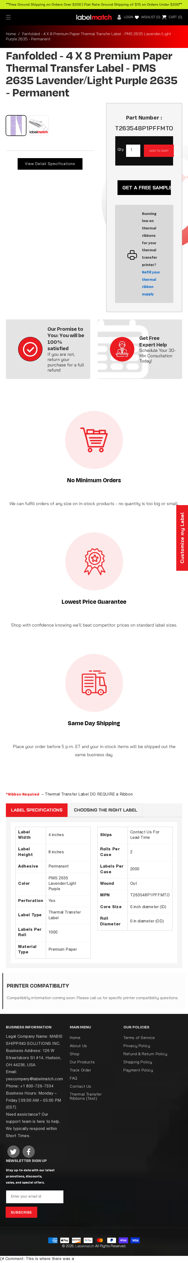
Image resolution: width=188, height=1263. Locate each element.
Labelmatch (84, 1246)
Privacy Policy (136, 1045)
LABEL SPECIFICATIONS (36, 810)
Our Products (82, 1061)
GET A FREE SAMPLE (146, 187)
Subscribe (21, 1212)
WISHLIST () (150, 17)
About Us (78, 1045)
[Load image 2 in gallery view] (39, 125)
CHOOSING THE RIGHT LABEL (105, 810)
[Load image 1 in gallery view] (16, 125)
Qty (121, 150)
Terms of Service (139, 1038)
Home (11, 33)
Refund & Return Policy (145, 1053)
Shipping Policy (137, 1061)
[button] (8, 17)
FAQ (73, 1078)
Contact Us (80, 1086)
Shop (74, 1053)
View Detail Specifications (50, 163)
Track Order (80, 1070)
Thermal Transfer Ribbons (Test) (86, 1096)
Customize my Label (182, 537)
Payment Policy (138, 1070)
